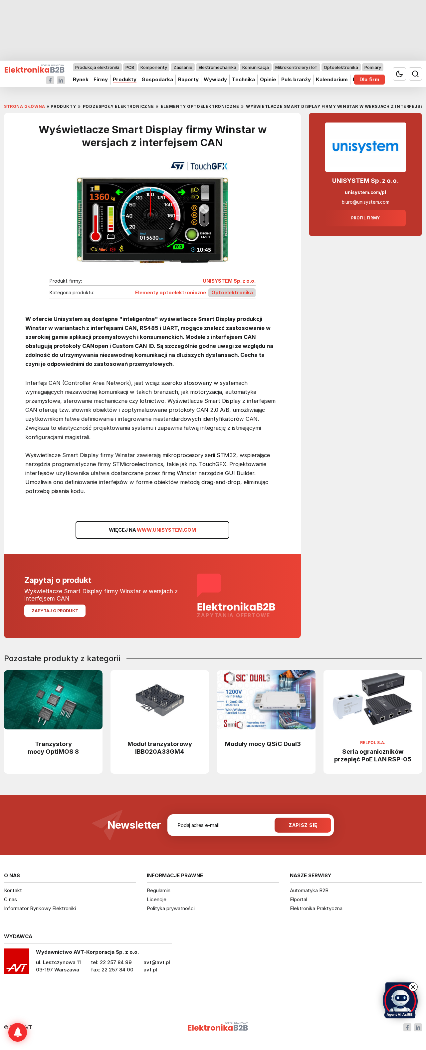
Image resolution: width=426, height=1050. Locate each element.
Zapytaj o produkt (55, 610)
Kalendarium (332, 79)
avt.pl (150, 969)
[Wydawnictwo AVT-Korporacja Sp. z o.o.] (16, 963)
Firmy (101, 79)
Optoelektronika (341, 67)
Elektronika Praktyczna (316, 908)
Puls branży (296, 79)
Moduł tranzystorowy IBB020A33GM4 (159, 747)
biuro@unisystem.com (365, 202)
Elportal (298, 899)
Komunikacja (255, 67)
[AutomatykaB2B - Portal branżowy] (34, 69)
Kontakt (13, 890)
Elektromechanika (217, 67)
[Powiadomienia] (17, 1032)
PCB (129, 67)
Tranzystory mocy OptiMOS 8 (53, 747)
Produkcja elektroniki (97, 67)
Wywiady (215, 79)
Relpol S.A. (372, 742)
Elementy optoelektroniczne (170, 293)
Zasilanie (182, 67)
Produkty (124, 79)
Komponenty (153, 67)
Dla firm (369, 79)
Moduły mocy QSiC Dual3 (263, 743)
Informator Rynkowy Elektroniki (40, 908)
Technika (243, 79)
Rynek (81, 79)
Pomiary (372, 67)
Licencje (156, 899)
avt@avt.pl (156, 962)
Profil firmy (365, 218)
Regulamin (158, 890)
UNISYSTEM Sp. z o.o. (229, 281)
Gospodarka (157, 79)
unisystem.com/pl (365, 192)
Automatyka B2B (309, 890)
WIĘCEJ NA (152, 530)
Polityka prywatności (171, 908)
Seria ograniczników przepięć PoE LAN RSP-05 (372, 755)
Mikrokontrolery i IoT (296, 67)
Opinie (268, 79)
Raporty (188, 79)
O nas (10, 899)
